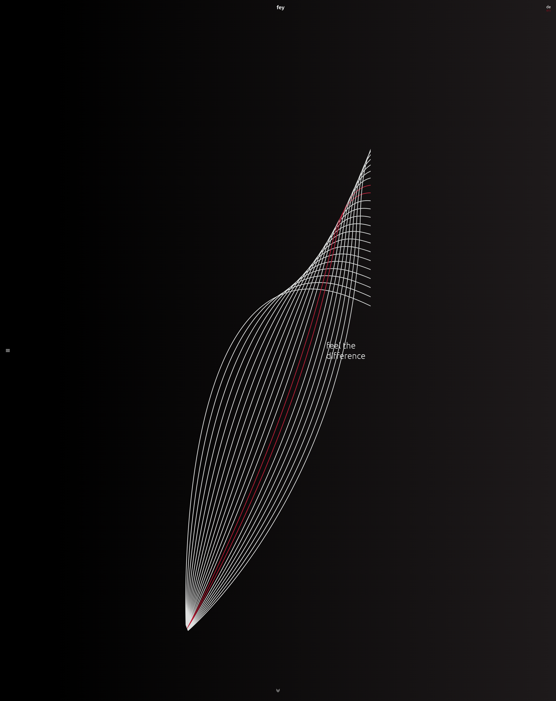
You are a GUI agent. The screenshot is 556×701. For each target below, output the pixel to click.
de (548, 6)
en (548, 10)
